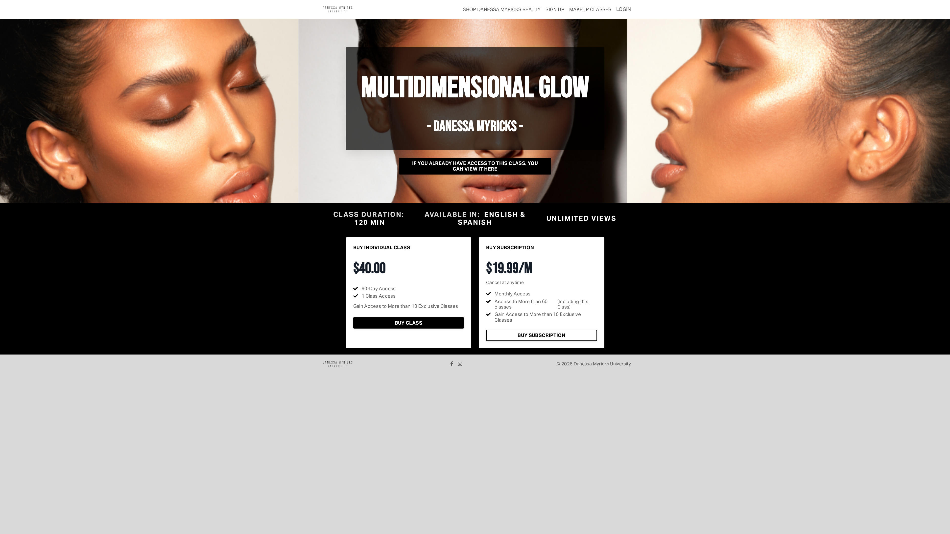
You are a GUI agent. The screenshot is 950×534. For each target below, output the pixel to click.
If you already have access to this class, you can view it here (475, 166)
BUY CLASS (408, 323)
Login (623, 9)
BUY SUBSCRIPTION (541, 335)
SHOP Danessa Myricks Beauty (502, 9)
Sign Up (555, 9)
